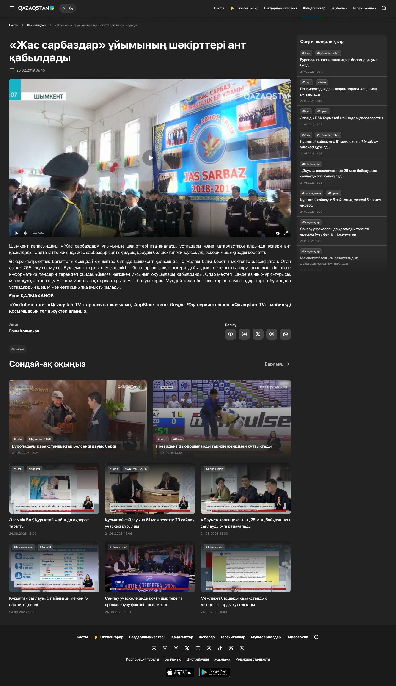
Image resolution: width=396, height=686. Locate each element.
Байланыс (173, 659)
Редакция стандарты (253, 659)
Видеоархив (297, 637)
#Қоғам (17, 349)
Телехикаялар (364, 8)
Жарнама (222, 659)
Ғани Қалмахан (24, 330)
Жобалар (339, 8)
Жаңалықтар (314, 8)
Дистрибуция (198, 659)
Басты (219, 8)
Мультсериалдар (266, 637)
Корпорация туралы (142, 659)
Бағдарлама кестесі (280, 8)
